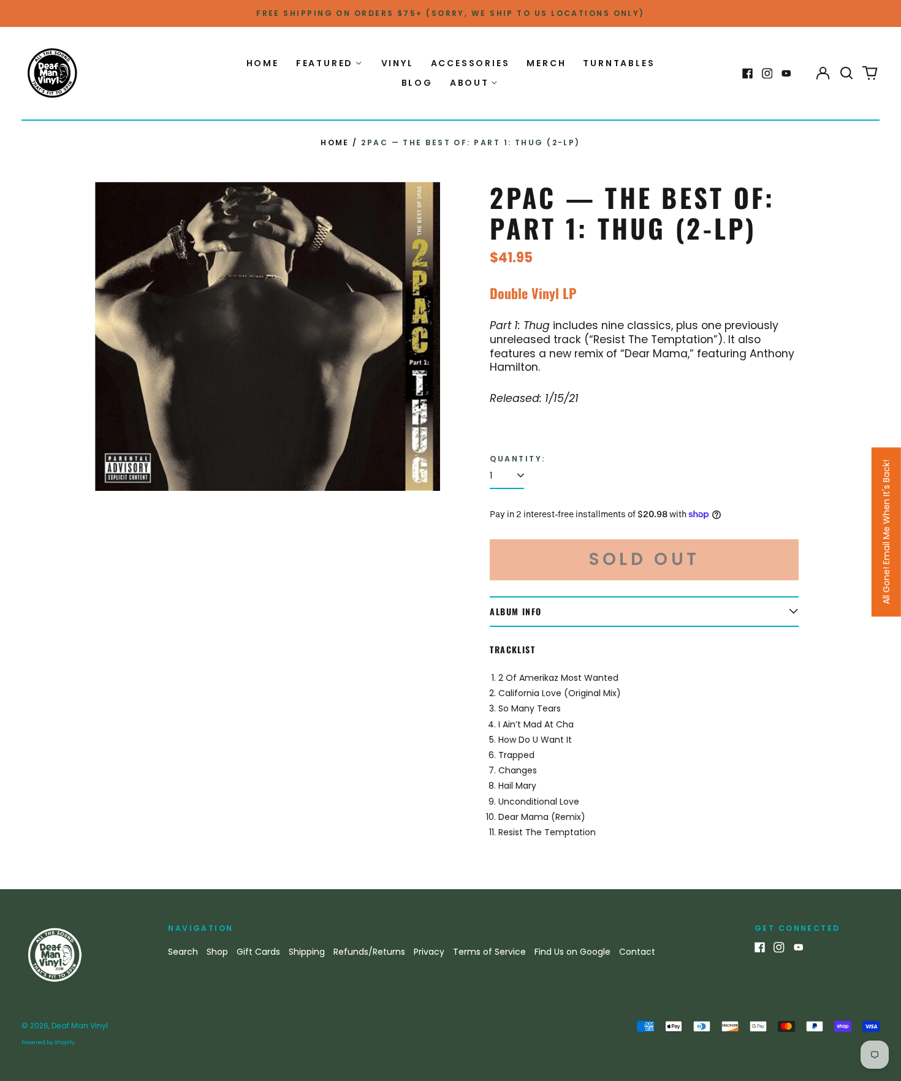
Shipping (307, 952)
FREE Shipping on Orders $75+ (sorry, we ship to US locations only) (450, 13)
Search (183, 952)
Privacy (429, 952)
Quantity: (517, 459)
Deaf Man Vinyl (79, 1025)
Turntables (619, 63)
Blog (417, 83)
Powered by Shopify (48, 1042)
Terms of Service (489, 952)
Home (262, 63)
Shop (217, 952)
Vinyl (397, 63)
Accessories (470, 63)
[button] (846, 73)
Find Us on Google (572, 952)
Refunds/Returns (369, 952)
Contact (637, 952)
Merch (546, 63)
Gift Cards (258, 952)
